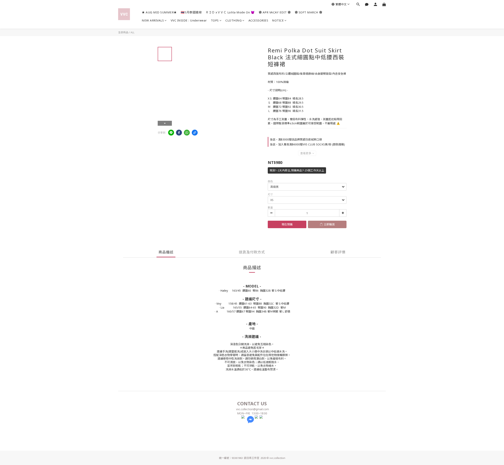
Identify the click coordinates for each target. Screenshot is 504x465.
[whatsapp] (187, 133)
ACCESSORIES (258, 20)
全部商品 (123, 32)
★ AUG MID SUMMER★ (159, 12)
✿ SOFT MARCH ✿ (308, 12)
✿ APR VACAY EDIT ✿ (275, 12)
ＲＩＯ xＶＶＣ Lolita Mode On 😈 (230, 12)
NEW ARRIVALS (153, 20)
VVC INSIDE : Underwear (189, 20)
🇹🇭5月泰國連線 (191, 12)
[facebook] (179, 133)
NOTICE (278, 20)
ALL (132, 32)
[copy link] (195, 133)
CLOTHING (233, 20)
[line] (171, 133)
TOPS (215, 20)
